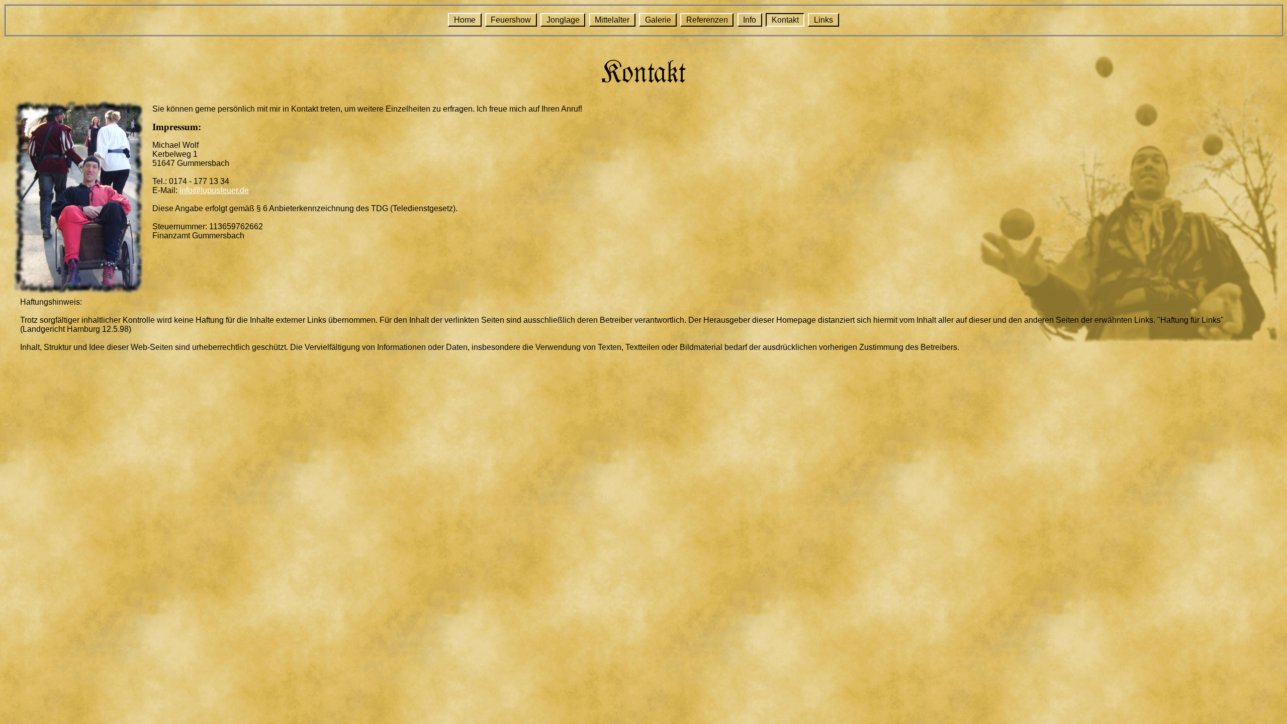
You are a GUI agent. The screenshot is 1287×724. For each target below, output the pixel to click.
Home (465, 20)
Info (749, 20)
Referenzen (707, 20)
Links (823, 20)
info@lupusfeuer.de (214, 190)
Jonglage (563, 20)
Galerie (658, 20)
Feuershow (511, 20)
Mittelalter (612, 20)
